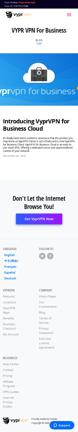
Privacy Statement (46, 331)
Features (9, 296)
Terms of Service (45, 320)
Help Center (11, 364)
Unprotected (27, 2)
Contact (8, 370)
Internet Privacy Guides (8, 402)
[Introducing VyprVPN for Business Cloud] (39, 79)
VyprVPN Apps (9, 310)
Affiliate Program (9, 384)
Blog (39, 40)
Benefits (8, 318)
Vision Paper (47, 296)
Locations (9, 302)
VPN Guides (11, 392)
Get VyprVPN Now (39, 219)
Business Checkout (9, 326)
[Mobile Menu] (69, 14)
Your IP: (8, 6)
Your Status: (11, 2)
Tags (39, 43)
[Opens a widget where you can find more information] (61, 425)
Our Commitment (48, 304)
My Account (11, 334)
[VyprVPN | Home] (18, 15)
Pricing (7, 376)
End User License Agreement (46, 343)
